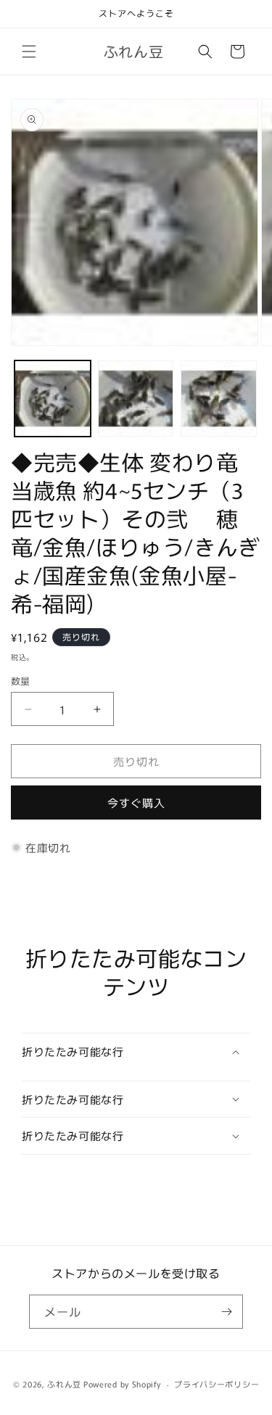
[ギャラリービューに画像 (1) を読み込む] (53, 398)
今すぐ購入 (136, 802)
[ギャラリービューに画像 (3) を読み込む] (219, 398)
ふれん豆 (64, 1384)
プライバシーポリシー (216, 1384)
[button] (29, 51)
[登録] (226, 1312)
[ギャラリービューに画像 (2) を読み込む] (136, 398)
